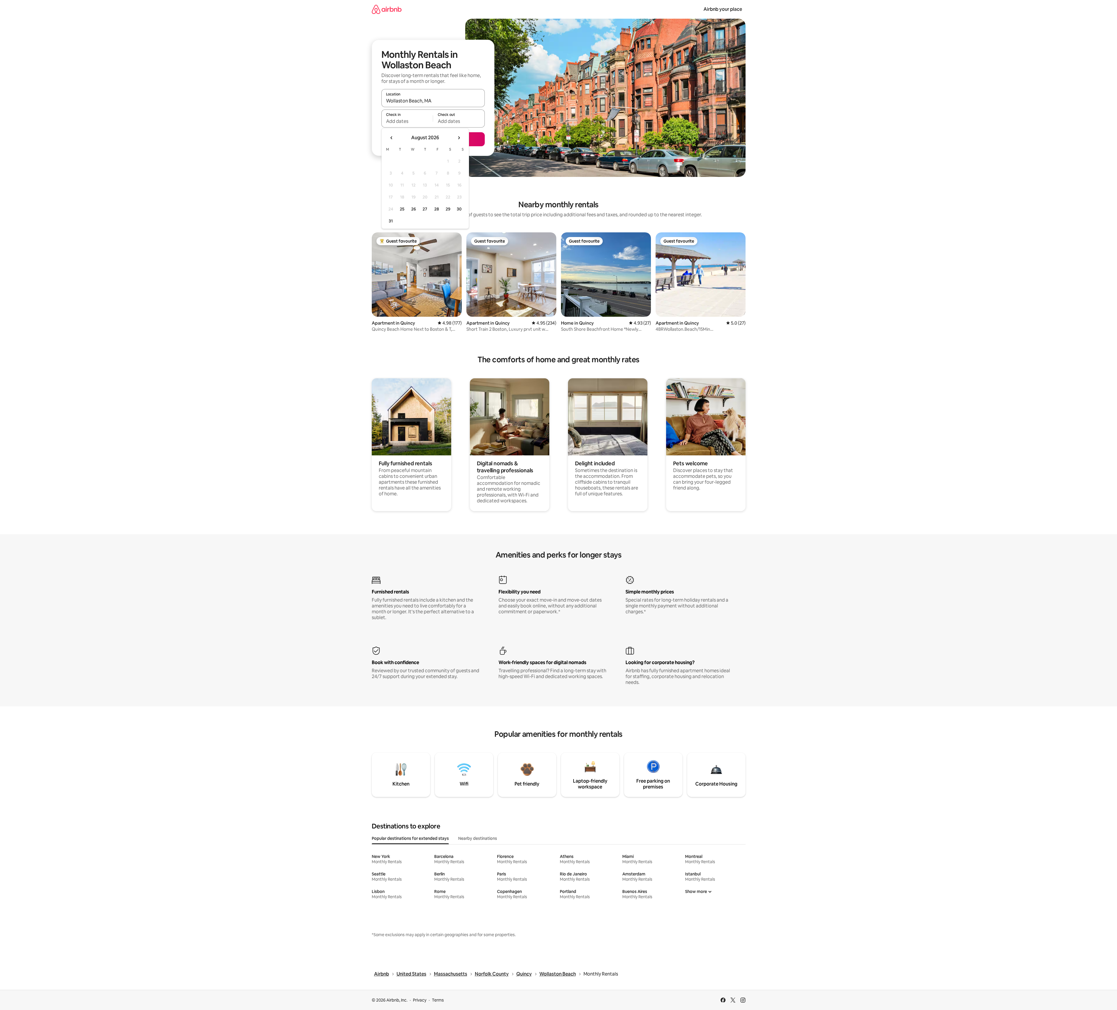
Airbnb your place (722, 9)
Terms (438, 1000)
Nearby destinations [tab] (477, 838)
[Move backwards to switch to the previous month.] (391, 138)
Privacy (419, 1000)
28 (436, 209)
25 (402, 209)
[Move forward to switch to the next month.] (459, 138)
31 (391, 221)
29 (448, 209)
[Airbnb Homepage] (387, 9)
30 (459, 209)
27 (425, 209)
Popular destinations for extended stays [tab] (410, 838)
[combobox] (433, 100)
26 (413, 209)
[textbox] (407, 121)
